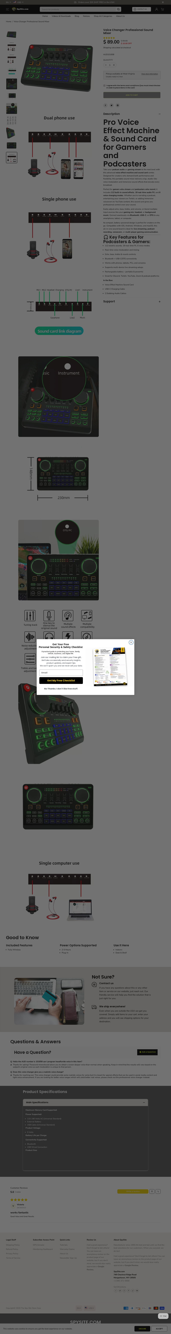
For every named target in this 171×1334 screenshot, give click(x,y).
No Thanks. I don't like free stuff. (61, 688)
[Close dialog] (131, 642)
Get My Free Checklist (61, 680)
